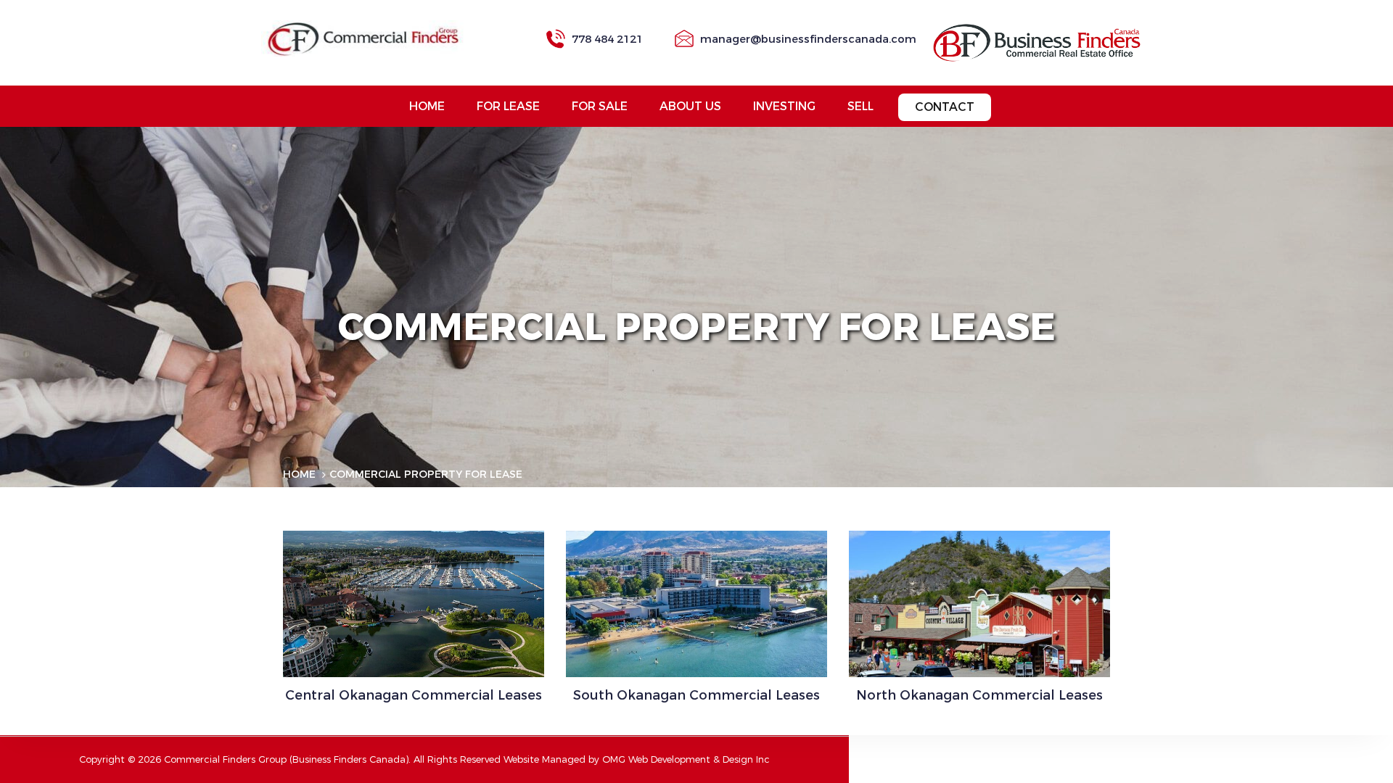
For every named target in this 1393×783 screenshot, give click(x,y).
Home (427, 106)
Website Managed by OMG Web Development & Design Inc (637, 759)
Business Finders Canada (349, 759)
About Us (690, 106)
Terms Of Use (383, 498)
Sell (860, 106)
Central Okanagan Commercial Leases (413, 695)
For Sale (600, 106)
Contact (944, 107)
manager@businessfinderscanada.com (808, 39)
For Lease (508, 106)
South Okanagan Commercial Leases (696, 695)
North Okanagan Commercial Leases (979, 695)
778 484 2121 (607, 39)
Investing (784, 106)
